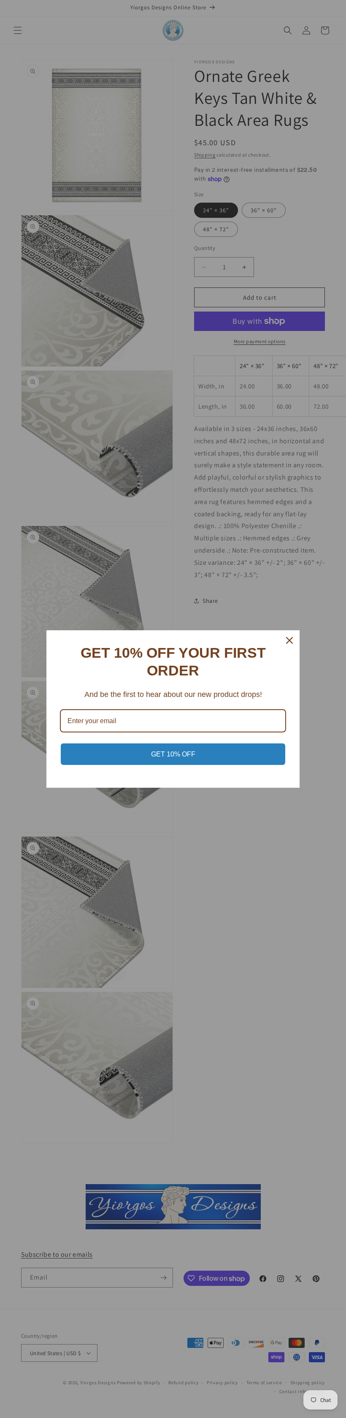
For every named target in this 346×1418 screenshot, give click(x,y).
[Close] (289, 640)
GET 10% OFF (173, 754)
